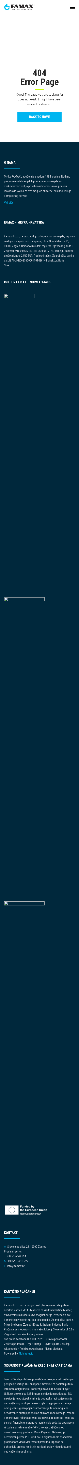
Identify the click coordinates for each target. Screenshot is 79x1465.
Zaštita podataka (14, 1344)
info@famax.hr (16, 1266)
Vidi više (9, 202)
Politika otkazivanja (31, 1349)
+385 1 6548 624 (16, 1256)
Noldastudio (26, 1353)
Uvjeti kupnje (34, 1344)
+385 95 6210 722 (18, 1261)
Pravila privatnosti (56, 1339)
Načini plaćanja (54, 1349)
